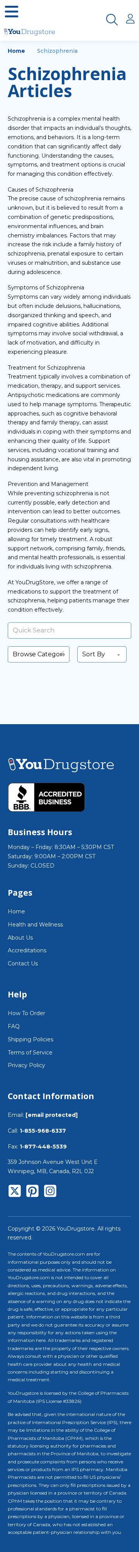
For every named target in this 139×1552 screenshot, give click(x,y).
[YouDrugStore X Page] (15, 1192)
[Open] (11, 11)
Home (16, 50)
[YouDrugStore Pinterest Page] (32, 1192)
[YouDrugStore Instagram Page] (50, 1192)
